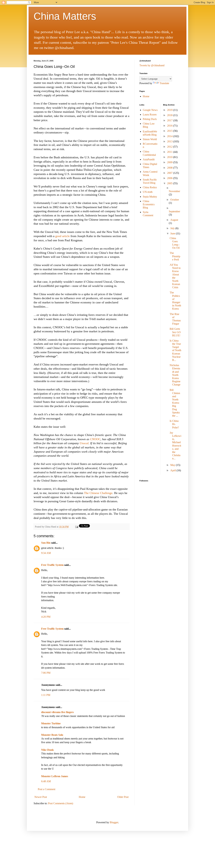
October (174, 199)
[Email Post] (76, 526)
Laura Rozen (150, 114)
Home (82, 797)
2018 (170, 115)
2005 (170, 183)
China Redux (150, 187)
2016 (170, 125)
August (174, 219)
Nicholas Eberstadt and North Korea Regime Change (175, 375)
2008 (170, 167)
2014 (170, 136)
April (173, 470)
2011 (170, 151)
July (172, 228)
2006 (170, 178)
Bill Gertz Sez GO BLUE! (175, 332)
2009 (170, 162)
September (174, 211)
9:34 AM (46, 553)
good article (63, 236)
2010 (170, 157)
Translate (164, 83)
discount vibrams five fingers (57, 712)
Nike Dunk (47, 749)
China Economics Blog (149, 204)
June (173, 233)
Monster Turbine (51, 723)
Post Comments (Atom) (60, 803)
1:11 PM (45, 695)
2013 (170, 141)
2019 (170, 110)
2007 (170, 172)
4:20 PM (45, 616)
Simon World (150, 139)
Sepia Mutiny (150, 196)
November (174, 191)
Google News (150, 110)
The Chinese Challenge (98, 493)
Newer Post (40, 797)
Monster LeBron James (54, 776)
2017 (170, 120)
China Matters (65, 16)
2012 (170, 146)
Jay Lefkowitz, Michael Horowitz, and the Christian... (175, 445)
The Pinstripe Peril (175, 256)
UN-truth (148, 191)
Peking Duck (150, 119)
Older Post (122, 797)
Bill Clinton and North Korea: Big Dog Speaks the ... (175, 402)
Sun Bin (45, 542)
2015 (170, 130)
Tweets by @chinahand (151, 65)
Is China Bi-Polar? (174, 424)
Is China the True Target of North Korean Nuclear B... (175, 350)
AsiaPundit (149, 159)
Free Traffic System (52, 564)
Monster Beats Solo (52, 734)
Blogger (114, 822)
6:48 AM (46, 781)
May (173, 465)
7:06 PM (45, 672)
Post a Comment (46, 789)
